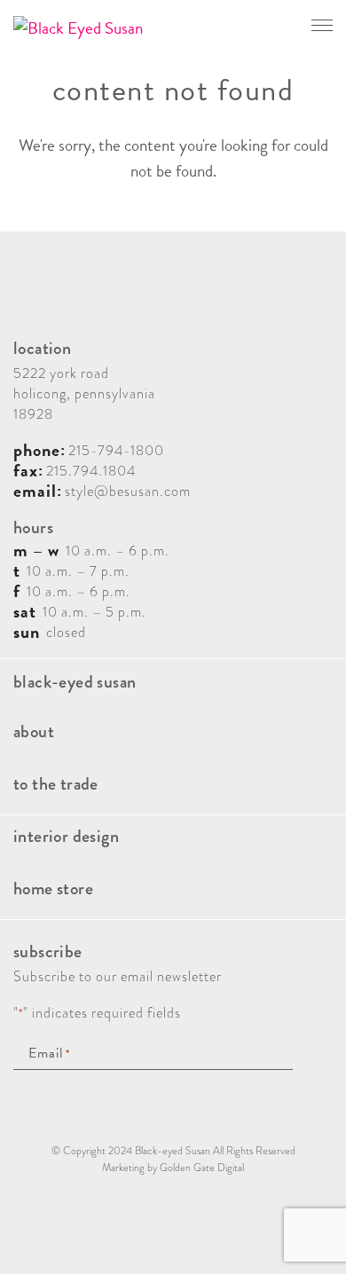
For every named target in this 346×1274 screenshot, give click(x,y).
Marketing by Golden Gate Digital (173, 1168)
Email (49, 1053)
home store (53, 888)
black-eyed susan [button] (74, 682)
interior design (66, 836)
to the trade (55, 784)
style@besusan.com (128, 491)
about (33, 731)
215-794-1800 (116, 450)
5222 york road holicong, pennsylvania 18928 (84, 393)
